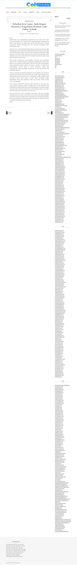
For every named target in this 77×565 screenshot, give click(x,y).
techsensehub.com (59, 236)
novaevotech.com (59, 272)
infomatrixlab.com (59, 306)
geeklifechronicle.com (60, 453)
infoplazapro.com (59, 182)
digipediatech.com (59, 163)
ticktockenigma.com (60, 471)
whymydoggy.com (59, 75)
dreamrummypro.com (60, 83)
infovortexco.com (59, 288)
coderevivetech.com (60, 208)
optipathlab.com (59, 391)
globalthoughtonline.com (61, 105)
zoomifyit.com (58, 376)
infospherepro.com (59, 454)
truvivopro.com (58, 404)
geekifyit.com (58, 111)
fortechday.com (59, 530)
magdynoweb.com (59, 295)
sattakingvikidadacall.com (61, 496)
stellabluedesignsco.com (61, 145)
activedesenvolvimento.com (61, 491)
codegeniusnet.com (60, 254)
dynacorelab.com (59, 401)
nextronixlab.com (59, 332)
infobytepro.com (59, 251)
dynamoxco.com (59, 344)
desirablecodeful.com (60, 148)
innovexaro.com (59, 322)
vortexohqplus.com (59, 437)
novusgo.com (58, 463)
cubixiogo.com (58, 357)
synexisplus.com (59, 395)
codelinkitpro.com (59, 233)
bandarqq (57, 60)
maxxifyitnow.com (59, 326)
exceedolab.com (59, 444)
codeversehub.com (59, 307)
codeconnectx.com (59, 263)
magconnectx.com (59, 515)
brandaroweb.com (59, 375)
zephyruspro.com (59, 329)
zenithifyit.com (58, 409)
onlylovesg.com (58, 490)
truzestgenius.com (59, 283)
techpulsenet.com (59, 285)
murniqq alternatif (15, 550)
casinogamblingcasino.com (61, 117)
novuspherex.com (59, 416)
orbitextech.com (59, 475)
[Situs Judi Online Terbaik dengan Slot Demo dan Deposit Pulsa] (38, 5)
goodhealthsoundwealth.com (62, 133)
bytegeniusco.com (59, 186)
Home (7, 12)
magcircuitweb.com (59, 173)
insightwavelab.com (59, 460)
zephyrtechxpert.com (60, 286)
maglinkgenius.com (59, 274)
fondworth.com (58, 92)
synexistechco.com (59, 403)
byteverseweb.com (59, 308)
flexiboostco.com (59, 386)
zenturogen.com (59, 345)
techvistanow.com (59, 267)
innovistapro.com (59, 434)
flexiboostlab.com (59, 435)
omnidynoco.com (59, 363)
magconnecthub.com (60, 310)
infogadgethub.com (60, 232)
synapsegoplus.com (59, 313)
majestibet (8, 554)
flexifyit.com (58, 338)
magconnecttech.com (60, 476)
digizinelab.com (58, 289)
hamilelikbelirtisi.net (59, 439)
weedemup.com (59, 504)
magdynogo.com (59, 222)
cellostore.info (58, 102)
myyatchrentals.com (60, 108)
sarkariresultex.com (59, 98)
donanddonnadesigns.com (61, 485)
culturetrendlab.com (60, 468)
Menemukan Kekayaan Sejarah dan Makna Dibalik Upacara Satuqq (62, 44)
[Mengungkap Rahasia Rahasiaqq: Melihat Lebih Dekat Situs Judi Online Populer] (50, 112)
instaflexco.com (58, 432)
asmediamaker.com (59, 104)
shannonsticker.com (60, 87)
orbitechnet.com (59, 360)
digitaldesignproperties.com (61, 96)
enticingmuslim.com (60, 132)
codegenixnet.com (59, 204)
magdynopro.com (59, 180)
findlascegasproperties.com (61, 482)
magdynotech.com (59, 317)
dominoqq (57, 58)
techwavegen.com (59, 192)
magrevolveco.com (59, 210)
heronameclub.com (59, 151)
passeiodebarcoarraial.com (61, 90)
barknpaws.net (58, 101)
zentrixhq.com (58, 334)
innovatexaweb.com (60, 239)
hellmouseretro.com (60, 136)
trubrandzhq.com (59, 420)
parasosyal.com (58, 130)
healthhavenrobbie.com (61, 484)
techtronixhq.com (59, 230)
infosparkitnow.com (59, 242)
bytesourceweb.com (60, 205)
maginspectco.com (59, 220)
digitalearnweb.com (59, 77)
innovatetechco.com (60, 179)
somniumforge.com (59, 124)
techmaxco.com (59, 442)
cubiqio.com (58, 451)
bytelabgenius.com (59, 177)
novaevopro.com (59, 417)
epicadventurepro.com (60, 459)
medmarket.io (58, 152)
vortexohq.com (58, 457)
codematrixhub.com (60, 188)
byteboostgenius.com (60, 311)
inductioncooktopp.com (61, 510)
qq (55, 67)
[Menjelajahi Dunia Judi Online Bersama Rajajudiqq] (8, 112)
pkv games (9, 107)
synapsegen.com (59, 351)
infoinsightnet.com (59, 255)
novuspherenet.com (60, 359)
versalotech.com (59, 441)
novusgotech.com (59, 341)
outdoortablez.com (59, 154)
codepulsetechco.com (60, 260)
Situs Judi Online (46, 12)
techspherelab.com (59, 304)
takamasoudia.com (59, 142)
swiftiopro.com (58, 438)
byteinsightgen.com (60, 195)
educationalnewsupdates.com (62, 385)
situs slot (15, 547)
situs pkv (8, 546)
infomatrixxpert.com (60, 264)
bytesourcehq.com (59, 257)
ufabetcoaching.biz (59, 525)
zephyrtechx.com (59, 425)
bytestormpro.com (59, 465)
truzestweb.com (59, 366)
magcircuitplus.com (59, 214)
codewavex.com (59, 277)
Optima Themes (16, 562)
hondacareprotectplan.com (61, 115)
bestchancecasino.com (60, 506)
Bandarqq (13, 12)
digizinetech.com (59, 197)
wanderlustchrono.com (60, 466)
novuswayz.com (59, 428)
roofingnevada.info (59, 513)
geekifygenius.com (59, 473)
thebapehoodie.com (60, 129)
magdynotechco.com (60, 241)
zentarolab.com (59, 369)
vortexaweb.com (59, 413)
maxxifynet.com (59, 398)
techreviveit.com (59, 183)
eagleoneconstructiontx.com (62, 487)
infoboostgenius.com (60, 191)
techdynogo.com (59, 160)
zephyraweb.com (59, 411)
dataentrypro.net (59, 81)
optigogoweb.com (59, 373)
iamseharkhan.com (59, 93)
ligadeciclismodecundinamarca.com (63, 519)
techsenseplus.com (59, 189)
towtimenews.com (59, 118)
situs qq (13, 546)
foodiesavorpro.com (59, 456)
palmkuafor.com (59, 80)
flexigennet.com (59, 149)
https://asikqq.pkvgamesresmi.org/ (14, 556)
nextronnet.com (59, 342)
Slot (19, 12)
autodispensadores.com (60, 509)
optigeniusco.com (59, 414)
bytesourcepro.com (59, 303)
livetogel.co (57, 479)
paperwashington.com (60, 503)
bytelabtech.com (59, 238)
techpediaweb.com (59, 176)
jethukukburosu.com (60, 123)
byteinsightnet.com (59, 258)
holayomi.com (58, 518)
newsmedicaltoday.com (60, 512)
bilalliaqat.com (58, 507)
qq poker (18, 546)
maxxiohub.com (59, 410)
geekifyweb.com (59, 245)
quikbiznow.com (59, 370)
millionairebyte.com (59, 528)
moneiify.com (58, 107)
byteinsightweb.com (60, 166)
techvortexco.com (59, 244)
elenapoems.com (59, 135)
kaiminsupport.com (59, 84)
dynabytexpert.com (59, 336)
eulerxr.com (58, 472)
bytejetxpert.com (59, 219)
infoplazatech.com (59, 246)
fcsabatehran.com (59, 137)
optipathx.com (58, 331)
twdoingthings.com (59, 143)
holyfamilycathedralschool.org (62, 522)
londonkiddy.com (59, 524)
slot (14, 107)
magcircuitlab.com (59, 276)
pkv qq (17, 544)
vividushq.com (58, 354)
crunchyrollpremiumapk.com (62, 114)
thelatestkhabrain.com (60, 95)
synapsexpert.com (59, 368)
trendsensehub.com (60, 469)
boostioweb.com (59, 388)
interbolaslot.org (59, 78)
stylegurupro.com (59, 448)
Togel (37, 12)
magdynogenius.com (60, 167)
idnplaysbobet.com (59, 494)
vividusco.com (58, 406)
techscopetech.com (59, 294)
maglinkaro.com (59, 300)
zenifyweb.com (58, 478)
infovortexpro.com (59, 213)
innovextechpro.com (60, 171)
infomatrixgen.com (59, 198)
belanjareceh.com (59, 86)
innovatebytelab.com (60, 249)
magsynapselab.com (60, 169)
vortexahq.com (58, 407)
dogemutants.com (59, 139)
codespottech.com (59, 158)
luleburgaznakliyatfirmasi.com (62, 127)
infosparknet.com (59, 325)
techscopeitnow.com (60, 216)
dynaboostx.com (59, 431)
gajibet (17, 554)
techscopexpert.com (60, 174)
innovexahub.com (59, 400)
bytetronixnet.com (59, 217)
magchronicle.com (59, 161)
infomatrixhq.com (59, 269)
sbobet (8, 547)
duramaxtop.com (59, 140)
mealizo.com (58, 99)
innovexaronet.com (59, 266)
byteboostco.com (59, 279)
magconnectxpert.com (60, 282)
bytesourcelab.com (59, 323)
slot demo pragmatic (60, 54)
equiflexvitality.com (59, 488)
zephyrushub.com (59, 389)
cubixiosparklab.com (60, 270)
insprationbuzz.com (59, 89)
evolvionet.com (58, 394)
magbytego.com (59, 252)
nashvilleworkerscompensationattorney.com (65, 521)
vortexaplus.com (59, 356)
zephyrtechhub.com (60, 365)
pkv (56, 57)
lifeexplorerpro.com (59, 462)
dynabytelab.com (59, 392)
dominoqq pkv (58, 55)
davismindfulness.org (60, 527)
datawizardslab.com (59, 450)
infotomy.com (58, 155)
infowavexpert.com (59, 185)
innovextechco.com (59, 273)
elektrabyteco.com (59, 280)
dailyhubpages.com (59, 493)
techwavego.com (59, 291)
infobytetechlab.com (60, 201)
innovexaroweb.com (60, 297)
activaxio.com (58, 445)
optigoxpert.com (59, 426)
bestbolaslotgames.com (60, 497)
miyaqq (13, 554)
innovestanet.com (59, 335)
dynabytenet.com (59, 301)
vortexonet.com (59, 397)
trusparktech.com (59, 419)
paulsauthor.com (59, 146)
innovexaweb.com (59, 347)
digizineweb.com (59, 261)
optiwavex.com (58, 362)
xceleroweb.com (59, 372)
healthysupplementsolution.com (63, 157)
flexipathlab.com (59, 353)
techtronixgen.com (59, 170)
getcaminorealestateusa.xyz (61, 531)
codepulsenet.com (59, 316)
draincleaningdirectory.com (61, 120)
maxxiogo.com (58, 339)
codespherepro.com (60, 203)
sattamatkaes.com (59, 112)
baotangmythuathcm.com (61, 121)
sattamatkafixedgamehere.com (62, 499)
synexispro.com (58, 516)
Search (56, 16)
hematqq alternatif (15, 549)
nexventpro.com (59, 423)
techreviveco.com (59, 298)
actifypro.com (58, 429)
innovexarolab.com (59, 199)
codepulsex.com (59, 292)
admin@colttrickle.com (34, 33)
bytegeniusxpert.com (60, 248)
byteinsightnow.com (60, 207)
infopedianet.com (59, 314)
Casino (25, 12)
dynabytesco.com (59, 447)
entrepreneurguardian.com (61, 500)
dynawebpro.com (59, 350)
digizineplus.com (59, 320)
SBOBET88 (31, 12)
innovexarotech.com (60, 211)
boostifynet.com (59, 422)
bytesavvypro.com (59, 194)
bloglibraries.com (59, 126)
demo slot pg (58, 64)
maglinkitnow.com (59, 164)
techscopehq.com (59, 319)
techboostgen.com (59, 235)
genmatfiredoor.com (60, 481)
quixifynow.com (58, 328)
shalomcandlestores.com (61, 109)
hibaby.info (57, 502)
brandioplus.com (59, 348)
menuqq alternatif (10, 544)
